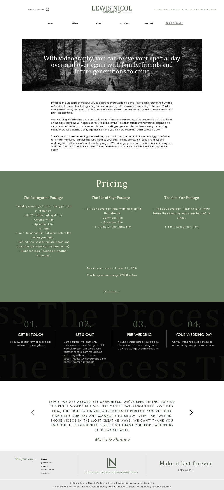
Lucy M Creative (144, 483)
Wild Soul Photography (92, 486)
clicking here (37, 345)
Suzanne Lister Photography (133, 486)
